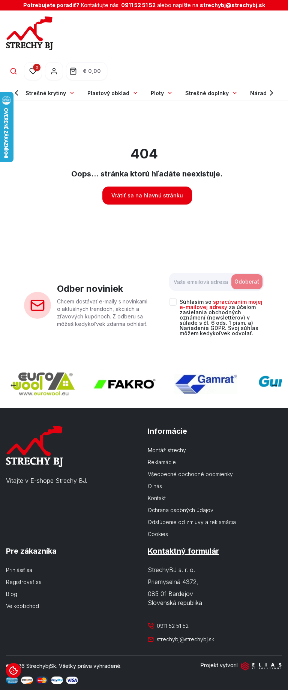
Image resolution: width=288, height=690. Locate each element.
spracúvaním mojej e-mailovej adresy (221, 304)
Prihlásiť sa (19, 570)
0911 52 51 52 (138, 5)
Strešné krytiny (46, 93)
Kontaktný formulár (183, 551)
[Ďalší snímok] (274, 385)
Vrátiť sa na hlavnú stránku (147, 195)
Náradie (261, 93)
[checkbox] (173, 302)
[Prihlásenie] (54, 71)
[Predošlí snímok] (13, 385)
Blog (11, 594)
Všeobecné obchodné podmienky (190, 474)
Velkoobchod (22, 606)
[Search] (13, 71)
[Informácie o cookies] (13, 670)
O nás (155, 486)
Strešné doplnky (207, 93)
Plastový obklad (108, 93)
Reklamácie (162, 462)
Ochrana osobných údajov (180, 510)
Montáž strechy (167, 450)
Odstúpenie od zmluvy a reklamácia (192, 522)
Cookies (158, 534)
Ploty (157, 93)
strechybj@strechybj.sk (232, 5)
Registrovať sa (24, 582)
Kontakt (157, 498)
